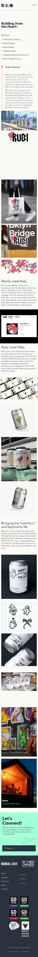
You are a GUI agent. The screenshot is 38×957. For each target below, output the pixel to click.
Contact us (9, 848)
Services (4, 877)
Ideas (3, 885)
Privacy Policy (25, 952)
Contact (4, 889)
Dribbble (23, 879)
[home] (7, 5)
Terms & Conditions (14, 952)
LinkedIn (23, 874)
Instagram (23, 883)
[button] (31, 5)
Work (3, 873)
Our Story (5, 881)
